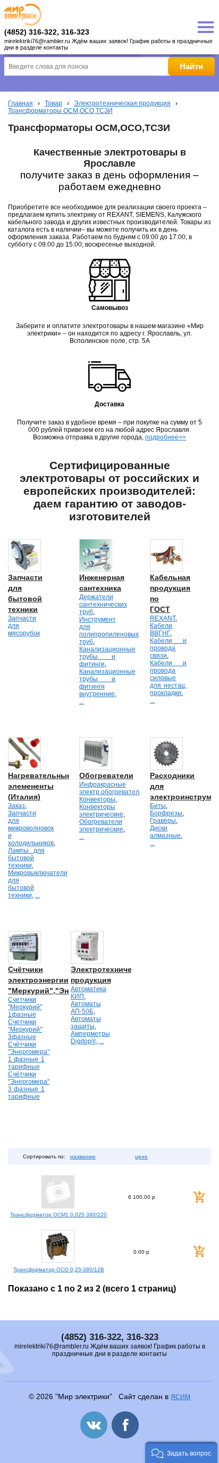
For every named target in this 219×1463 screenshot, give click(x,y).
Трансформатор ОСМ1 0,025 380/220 (58, 1214)
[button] (181, 1452)
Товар (53, 103)
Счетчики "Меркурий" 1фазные (25, 1007)
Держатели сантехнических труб (103, 604)
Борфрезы (166, 813)
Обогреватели (106, 775)
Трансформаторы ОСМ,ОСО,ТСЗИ (60, 111)
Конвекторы (97, 799)
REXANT (162, 618)
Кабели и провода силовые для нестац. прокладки (168, 678)
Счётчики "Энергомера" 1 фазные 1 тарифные (28, 1055)
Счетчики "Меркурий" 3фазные (25, 1029)
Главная (20, 103)
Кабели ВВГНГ (161, 629)
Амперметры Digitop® (90, 1037)
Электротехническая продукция (122, 103)
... (81, 701)
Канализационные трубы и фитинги (107, 656)
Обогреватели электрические (101, 825)
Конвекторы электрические (101, 810)
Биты (158, 806)
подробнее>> (165, 437)
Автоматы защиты (86, 1022)
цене (141, 1156)
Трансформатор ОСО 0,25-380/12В (58, 1269)
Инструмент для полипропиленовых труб (109, 630)
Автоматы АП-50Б (86, 1007)
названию (83, 1156)
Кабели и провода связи (168, 648)
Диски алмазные (165, 831)
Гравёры (163, 820)
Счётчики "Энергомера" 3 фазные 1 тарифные (28, 1085)
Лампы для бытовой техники (26, 858)
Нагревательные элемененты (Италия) (39, 786)
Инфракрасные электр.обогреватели (111, 788)
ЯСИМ (180, 1397)
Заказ (16, 806)
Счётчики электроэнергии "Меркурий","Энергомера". (59, 980)
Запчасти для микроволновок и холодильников (31, 828)
